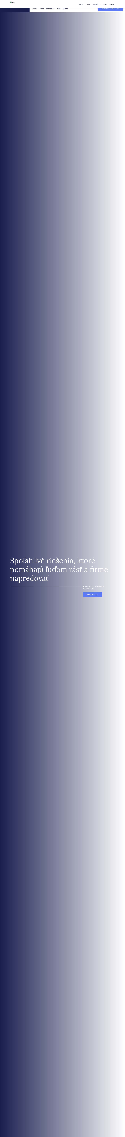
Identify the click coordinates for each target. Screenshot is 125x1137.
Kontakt (65, 8)
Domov (34, 8)
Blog (58, 8)
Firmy (42, 8)
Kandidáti (49, 8)
